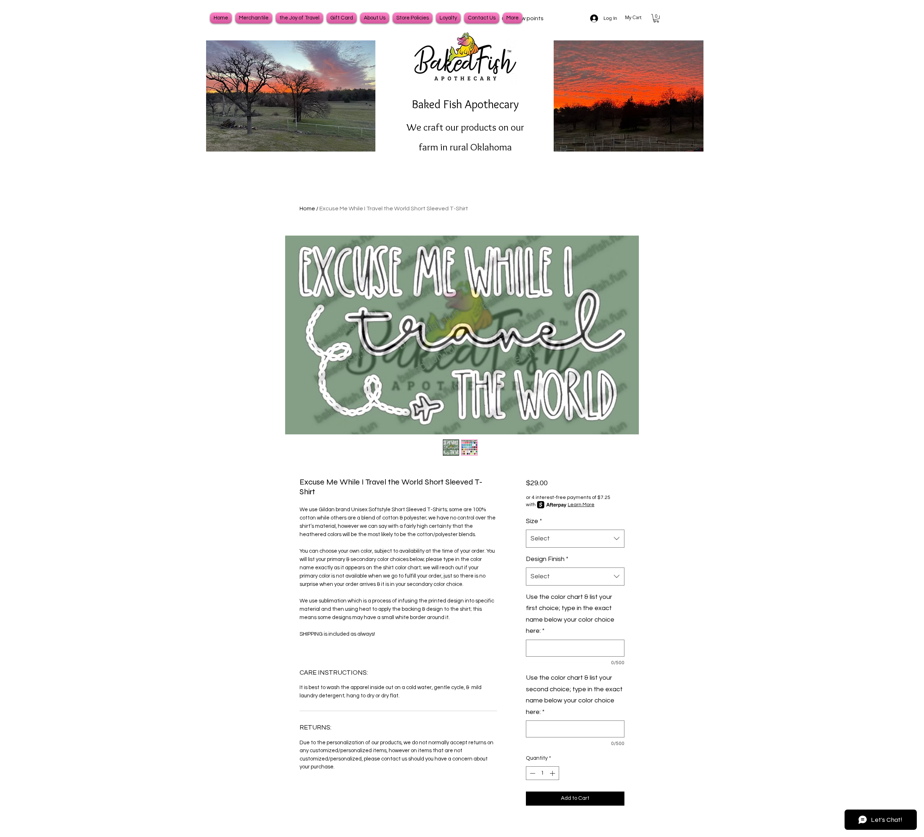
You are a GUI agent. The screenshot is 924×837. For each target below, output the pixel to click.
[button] (656, 18)
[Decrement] (532, 773)
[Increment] (553, 773)
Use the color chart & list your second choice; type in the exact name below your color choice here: (574, 694)
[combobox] (575, 539)
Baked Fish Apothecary (465, 104)
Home (307, 208)
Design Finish (547, 559)
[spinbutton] (542, 773)
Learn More (581, 504)
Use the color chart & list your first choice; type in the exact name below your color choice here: (570, 614)
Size (534, 521)
